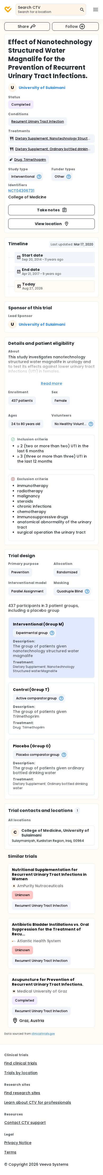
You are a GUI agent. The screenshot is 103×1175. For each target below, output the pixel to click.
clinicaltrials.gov (43, 1034)
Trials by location (21, 1072)
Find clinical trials (20, 1063)
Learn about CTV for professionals (37, 1102)
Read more (51, 383)
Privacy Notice (17, 1142)
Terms (10, 1152)
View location (48, 223)
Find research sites (22, 1093)
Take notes (48, 210)
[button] (37, 121)
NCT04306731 (21, 190)
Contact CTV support (25, 1122)
